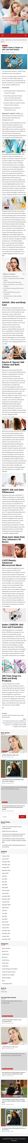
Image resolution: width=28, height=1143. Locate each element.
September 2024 (6, 904)
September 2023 (6, 939)
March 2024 (5, 922)
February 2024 (5, 924)
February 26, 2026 (10, 756)
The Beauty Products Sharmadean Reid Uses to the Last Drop (14, 846)
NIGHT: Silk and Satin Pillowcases (12, 282)
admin (4, 52)
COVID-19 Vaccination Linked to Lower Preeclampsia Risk (12, 827)
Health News (5, 966)
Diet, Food (4, 957)
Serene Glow (4, 991)
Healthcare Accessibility (8, 974)
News (3, 980)
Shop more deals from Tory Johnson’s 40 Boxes (13, 285)
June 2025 (4, 879)
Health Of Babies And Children (9, 969)
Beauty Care (4, 45)
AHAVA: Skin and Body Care (11, 276)
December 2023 (6, 930)
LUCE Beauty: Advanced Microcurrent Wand (14, 289)
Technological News (7, 983)
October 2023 (5, 936)
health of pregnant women (9, 971)
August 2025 (5, 873)
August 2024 (5, 907)
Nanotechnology (6, 977)
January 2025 (5, 893)
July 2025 (4, 876)
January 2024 (5, 927)
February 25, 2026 (10, 1075)
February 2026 (5, 856)
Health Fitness (5, 960)
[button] (2, 35)
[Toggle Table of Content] (23, 274)
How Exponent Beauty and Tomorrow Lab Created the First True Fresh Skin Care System (13, 807)
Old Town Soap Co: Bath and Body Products (13, 297)
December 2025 (6, 861)
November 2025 (6, 864)
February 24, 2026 (10, 783)
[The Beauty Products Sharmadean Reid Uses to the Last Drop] (14, 769)
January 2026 (5, 859)
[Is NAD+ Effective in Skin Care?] (14, 744)
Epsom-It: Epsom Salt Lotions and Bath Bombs (14, 279)
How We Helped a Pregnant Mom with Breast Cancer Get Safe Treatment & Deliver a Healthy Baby (14, 840)
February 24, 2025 (10, 52)
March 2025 (5, 887)
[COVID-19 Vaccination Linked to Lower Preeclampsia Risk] (14, 1009)
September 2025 (6, 870)
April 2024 (4, 919)
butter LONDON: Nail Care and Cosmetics (12, 293)
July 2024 (4, 910)
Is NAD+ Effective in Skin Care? (10, 755)
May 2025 (4, 881)
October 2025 (5, 867)
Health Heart (5, 963)
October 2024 (5, 902)
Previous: (13, 715)
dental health (5, 954)
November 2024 (6, 899)
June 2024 (4, 913)
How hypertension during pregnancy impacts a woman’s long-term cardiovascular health (13, 835)
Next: (14, 722)
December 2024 (6, 896)
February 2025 (5, 890)
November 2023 (6, 933)
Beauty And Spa (6, 948)
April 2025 (4, 884)
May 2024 (4, 916)
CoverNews (21, 1138)
